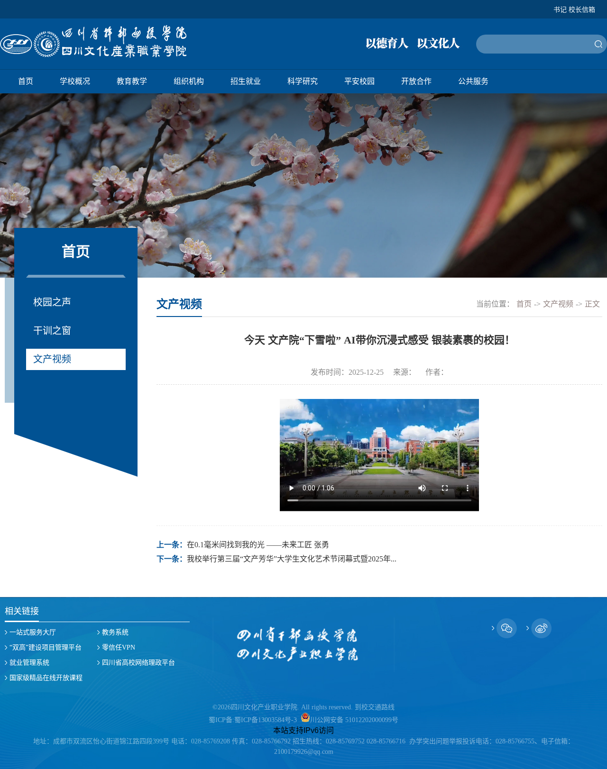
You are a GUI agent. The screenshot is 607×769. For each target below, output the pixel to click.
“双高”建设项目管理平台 (45, 647)
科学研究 (302, 81)
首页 (25, 81)
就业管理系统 (29, 662)
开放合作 (416, 81)
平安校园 (359, 81)
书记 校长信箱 (574, 10)
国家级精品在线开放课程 (46, 677)
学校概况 (75, 81)
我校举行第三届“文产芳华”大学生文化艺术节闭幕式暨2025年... (291, 559)
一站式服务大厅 (32, 632)
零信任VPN (118, 647)
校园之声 (52, 302)
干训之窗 (52, 331)
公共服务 (473, 81)
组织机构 (189, 81)
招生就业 (245, 81)
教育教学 (132, 81)
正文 (592, 304)
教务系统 (115, 632)
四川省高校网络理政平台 (138, 662)
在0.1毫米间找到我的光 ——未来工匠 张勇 (258, 545)
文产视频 (52, 359)
